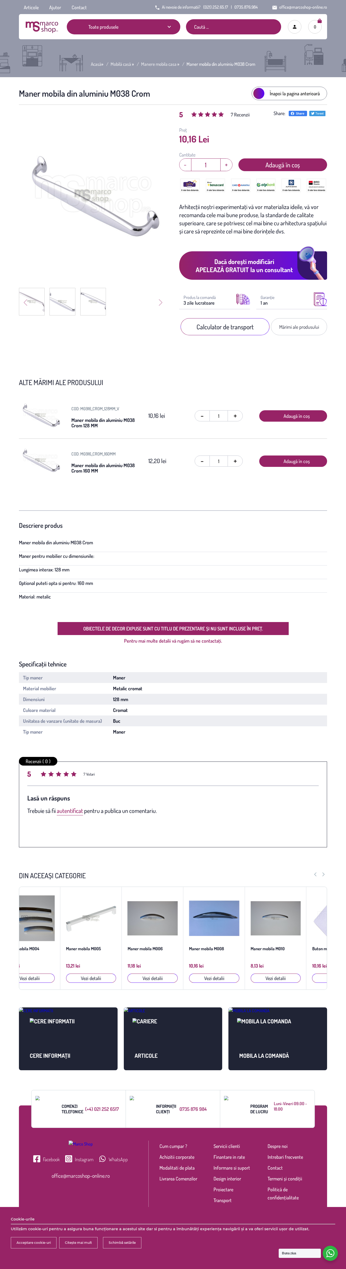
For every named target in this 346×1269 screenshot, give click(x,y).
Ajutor (55, 7)
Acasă (96, 64)
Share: (279, 113)
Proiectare (223, 1189)
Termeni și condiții (285, 1179)
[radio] (44, 774)
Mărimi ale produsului (299, 327)
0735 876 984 (193, 1109)
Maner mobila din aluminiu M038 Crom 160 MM (103, 468)
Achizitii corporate (176, 1157)
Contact (79, 7)
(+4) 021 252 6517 (102, 1109)
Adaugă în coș (282, 165)
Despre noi (278, 1146)
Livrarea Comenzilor (178, 1179)
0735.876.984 (246, 7)
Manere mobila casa (159, 64)
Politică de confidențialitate (283, 1193)
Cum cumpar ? (173, 1146)
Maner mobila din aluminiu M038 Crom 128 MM (103, 422)
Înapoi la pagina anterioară (295, 93)
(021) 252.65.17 (215, 7)
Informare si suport (232, 1168)
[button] (323, 874)
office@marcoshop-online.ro (81, 1175)
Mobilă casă (121, 64)
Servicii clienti (227, 1146)
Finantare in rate (229, 1157)
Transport (223, 1200)
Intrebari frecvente (285, 1157)
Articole (31, 7)
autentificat (70, 810)
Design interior (227, 1179)
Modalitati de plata (177, 1168)
